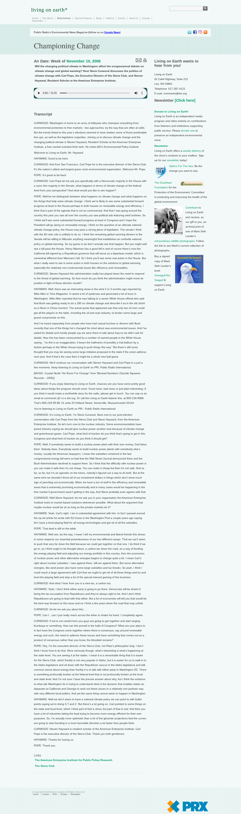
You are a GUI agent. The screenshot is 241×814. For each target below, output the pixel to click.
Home (35, 18)
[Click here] (184, 100)
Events (121, 18)
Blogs (99, 18)
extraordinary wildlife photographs (174, 240)
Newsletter (37, 21)
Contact (45, 794)
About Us (133, 18)
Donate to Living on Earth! (171, 111)
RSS (55, 794)
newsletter (173, 160)
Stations (110, 18)
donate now (188, 130)
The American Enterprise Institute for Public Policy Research (73, 760)
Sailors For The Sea (181, 166)
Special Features (83, 18)
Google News (112, 32)
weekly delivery (192, 150)
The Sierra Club (45, 765)
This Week (47, 18)
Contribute (191, 207)
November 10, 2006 (83, 61)
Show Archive (64, 18)
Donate (146, 18)
